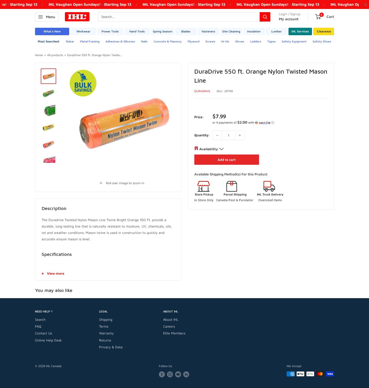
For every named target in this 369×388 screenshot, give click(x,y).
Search (40, 319)
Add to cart (227, 160)
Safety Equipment (294, 41)
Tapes (271, 41)
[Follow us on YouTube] (178, 374)
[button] (269, 122)
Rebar (70, 41)
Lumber (276, 31)
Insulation (254, 31)
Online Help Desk (48, 340)
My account (289, 19)
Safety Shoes (322, 41)
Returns (105, 340)
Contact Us (43, 333)
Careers (169, 326)
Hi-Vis (225, 41)
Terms (103, 326)
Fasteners (208, 31)
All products (55, 55)
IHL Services (300, 31)
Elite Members (174, 333)
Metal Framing (90, 41)
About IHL (170, 319)
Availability (208, 149)
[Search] (265, 17)
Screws (210, 41)
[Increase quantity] (239, 135)
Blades (185, 31)
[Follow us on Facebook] (162, 374)
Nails (144, 41)
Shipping (105, 319)
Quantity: (202, 135)
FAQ (38, 326)
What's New (52, 31)
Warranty (106, 333)
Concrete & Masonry (168, 41)
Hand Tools (137, 31)
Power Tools (110, 31)
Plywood (193, 41)
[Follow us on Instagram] (170, 374)
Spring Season (162, 31)
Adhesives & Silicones (120, 41)
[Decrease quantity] (217, 135)
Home (39, 55)
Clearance (324, 31)
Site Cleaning (231, 31)
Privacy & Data (111, 347)
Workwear (83, 31)
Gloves (239, 41)
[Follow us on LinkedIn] (186, 374)
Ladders (255, 41)
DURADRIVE (202, 91)
